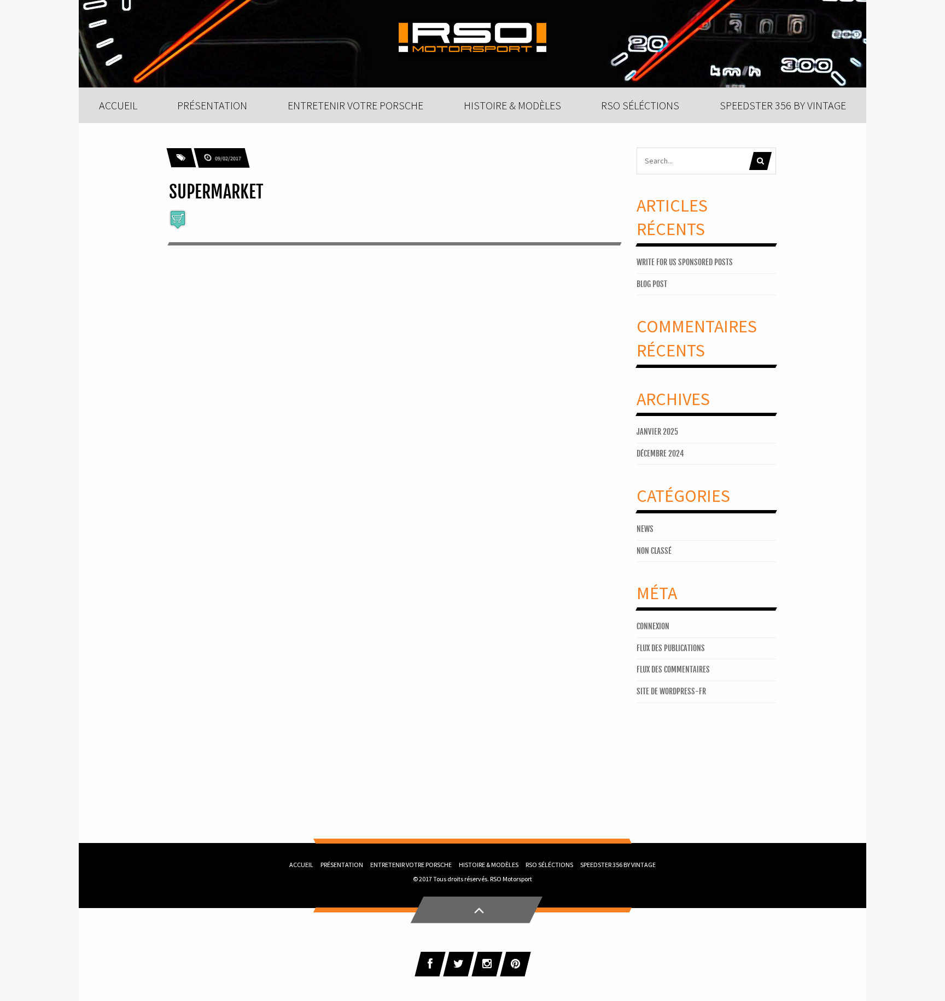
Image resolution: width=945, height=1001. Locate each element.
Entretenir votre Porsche (411, 864)
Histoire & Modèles (488, 864)
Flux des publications (671, 648)
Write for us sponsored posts (685, 262)
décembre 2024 (660, 453)
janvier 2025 (657, 431)
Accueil (301, 864)
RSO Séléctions (549, 864)
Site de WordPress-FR (671, 691)
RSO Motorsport (511, 879)
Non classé (654, 550)
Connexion (653, 626)
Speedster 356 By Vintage (618, 864)
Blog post (652, 284)
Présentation (341, 864)
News (645, 529)
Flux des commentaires (673, 669)
